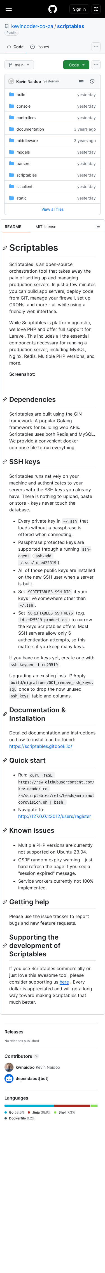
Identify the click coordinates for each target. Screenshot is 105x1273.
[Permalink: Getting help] (5, 902)
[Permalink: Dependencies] (5, 399)
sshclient (24, 186)
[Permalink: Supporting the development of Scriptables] (5, 945)
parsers (23, 163)
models (23, 152)
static (22, 198)
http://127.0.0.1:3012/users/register (54, 816)
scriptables (70, 26)
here (64, 982)
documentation (30, 129)
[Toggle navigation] (8, 8)
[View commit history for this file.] (92, 81)
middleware (27, 140)
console (24, 106)
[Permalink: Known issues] (5, 830)
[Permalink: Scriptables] (5, 248)
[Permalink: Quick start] (5, 760)
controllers (26, 117)
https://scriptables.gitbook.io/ (40, 746)
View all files (52, 209)
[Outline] (97, 226)
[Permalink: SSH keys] (5, 461)
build (21, 94)
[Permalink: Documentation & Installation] (5, 714)
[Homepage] (52, 8)
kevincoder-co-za (32, 26)
